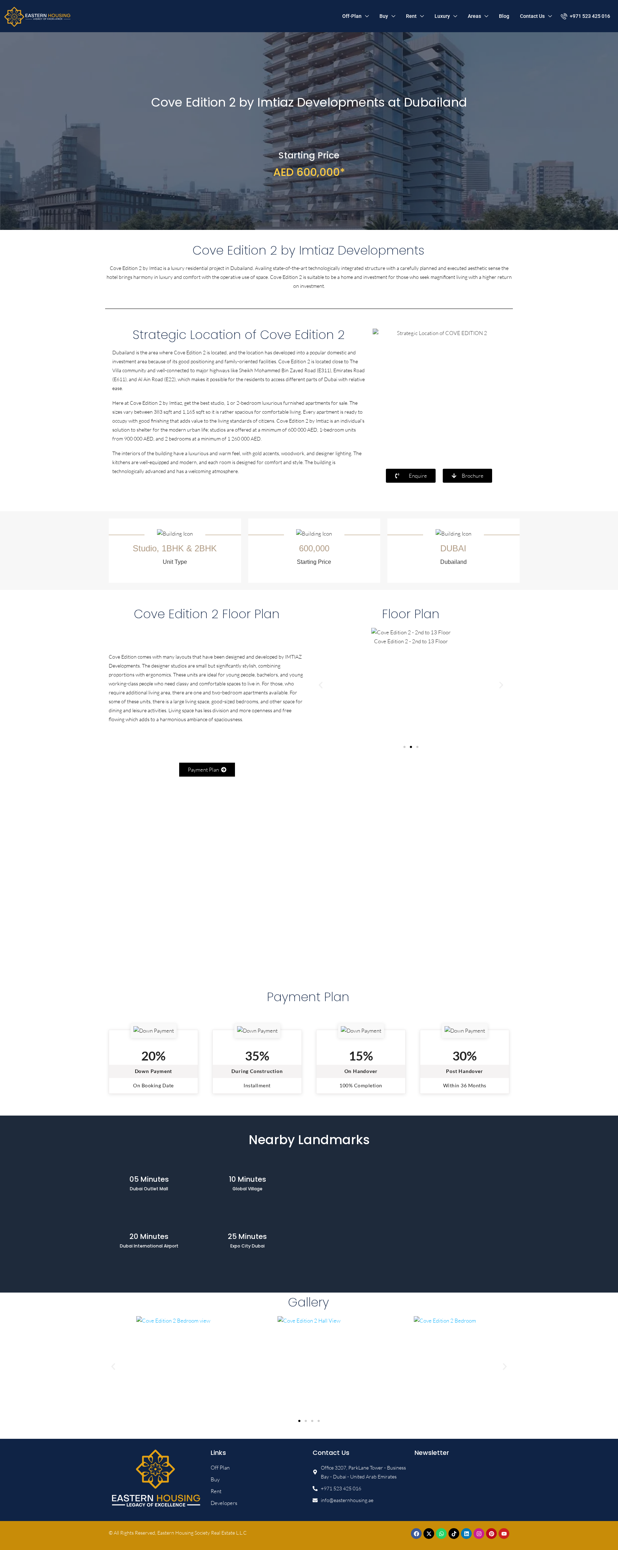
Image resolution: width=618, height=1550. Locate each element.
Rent (411, 16)
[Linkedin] (466, 1533)
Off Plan (220, 1467)
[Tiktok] (453, 1533)
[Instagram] (479, 1533)
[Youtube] (504, 1533)
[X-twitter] (428, 1533)
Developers (224, 1503)
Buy (383, 16)
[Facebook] (416, 1533)
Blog (504, 16)
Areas (474, 16)
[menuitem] (585, 16)
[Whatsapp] (441, 1533)
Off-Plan (352, 16)
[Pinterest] (491, 1533)
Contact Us (532, 16)
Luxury (442, 16)
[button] (320, 685)
